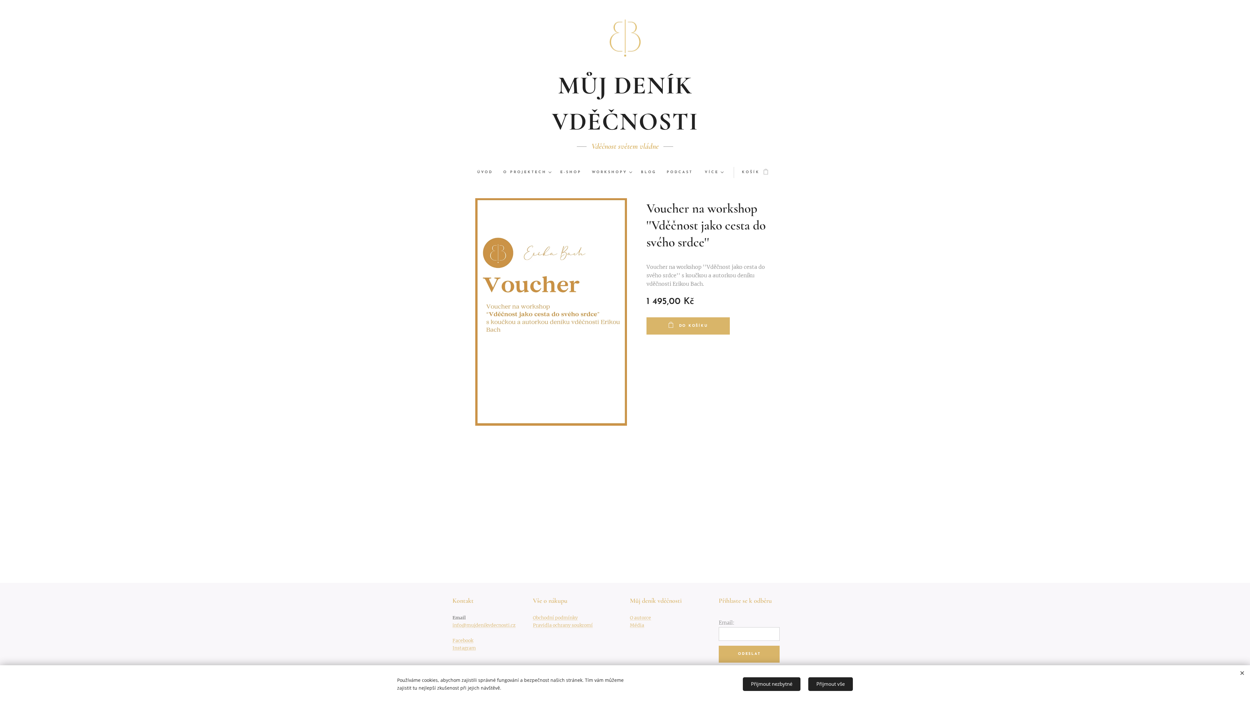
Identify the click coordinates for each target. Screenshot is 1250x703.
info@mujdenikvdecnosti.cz (484, 625)
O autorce (640, 618)
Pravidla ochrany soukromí (563, 625)
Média (637, 625)
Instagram (464, 648)
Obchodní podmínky (555, 618)
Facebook (462, 640)
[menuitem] (487, 172)
